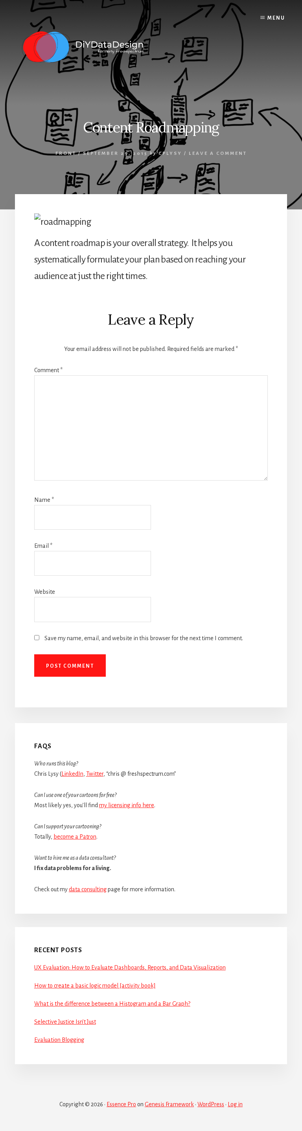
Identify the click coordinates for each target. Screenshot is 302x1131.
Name (44, 500)
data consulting (88, 889)
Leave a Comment (218, 153)
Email (43, 546)
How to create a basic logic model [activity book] (95, 985)
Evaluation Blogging (59, 1040)
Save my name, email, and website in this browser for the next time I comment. (143, 638)
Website (44, 592)
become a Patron (74, 837)
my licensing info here (126, 805)
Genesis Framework (169, 1104)
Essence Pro (121, 1104)
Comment (48, 370)
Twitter (94, 774)
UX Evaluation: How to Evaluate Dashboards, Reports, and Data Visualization (130, 967)
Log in (235, 1104)
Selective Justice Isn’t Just (65, 1022)
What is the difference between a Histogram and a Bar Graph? (112, 1004)
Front (65, 153)
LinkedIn (72, 774)
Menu (276, 18)
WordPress (210, 1104)
